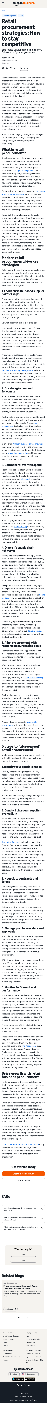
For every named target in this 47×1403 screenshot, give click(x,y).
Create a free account (23, 1173)
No (23, 1260)
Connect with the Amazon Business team (20, 1144)
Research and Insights (33, 1339)
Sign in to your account (33, 1357)
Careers (5, 1345)
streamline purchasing (18, 453)
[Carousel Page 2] (23, 1317)
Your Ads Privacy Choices (23, 1396)
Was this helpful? (23, 1249)
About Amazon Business (11, 1336)
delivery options (35, 631)
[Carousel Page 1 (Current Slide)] (18, 1317)
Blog (27, 1336)
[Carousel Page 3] (28, 1317)
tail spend (25, 479)
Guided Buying (20, 526)
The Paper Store (29, 1046)
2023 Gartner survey (33, 677)
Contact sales (23, 1180)
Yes (23, 1254)
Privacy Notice (23, 1393)
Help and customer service (12, 1357)
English (14, 1374)
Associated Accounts (11, 842)
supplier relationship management (17, 370)
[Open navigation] (2, 3)
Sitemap (5, 1360)
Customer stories (8, 1339)
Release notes (30, 1342)
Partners (5, 1342)
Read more (9, 1309)
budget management (24, 170)
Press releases (30, 1345)
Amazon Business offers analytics (28, 444)
